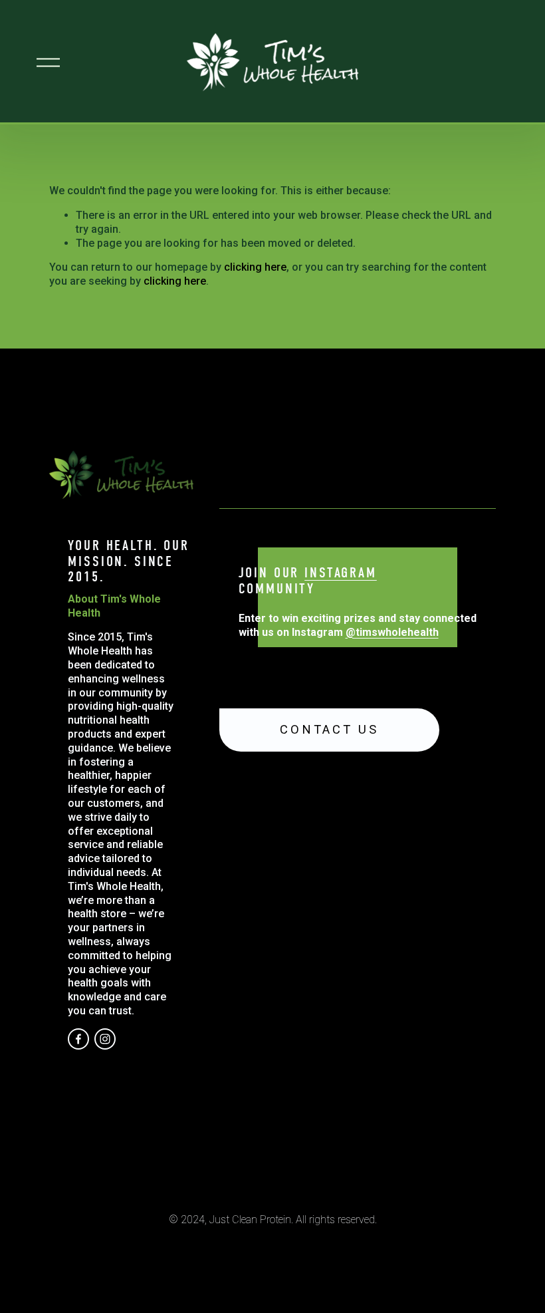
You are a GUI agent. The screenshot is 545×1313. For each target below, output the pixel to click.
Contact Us (329, 729)
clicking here (255, 267)
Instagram (340, 573)
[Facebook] (78, 1039)
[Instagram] (105, 1039)
